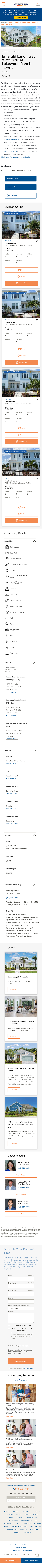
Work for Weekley (29, 1485)
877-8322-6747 (12, 779)
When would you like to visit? (18, 1305)
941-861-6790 (12, 794)
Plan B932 (8, 478)
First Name (21, 1283)
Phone (10, 1298)
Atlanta (6, 1511)
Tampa (16, 1532)
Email (21, 1275)
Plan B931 (8, 320)
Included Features (12, 178)
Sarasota (4, 22)
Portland (37, 1523)
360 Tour (23, 276)
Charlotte (36, 1511)
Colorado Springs (14, 1514)
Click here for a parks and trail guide (16, 157)
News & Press (18, 1485)
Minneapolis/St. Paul (29, 1520)
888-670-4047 (22, 1489)
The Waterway (10, 243)
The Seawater (10, 322)
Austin (15, 1511)
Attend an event (10, 151)
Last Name (21, 1290)
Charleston (25, 1511)
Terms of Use (16, 1550)
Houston (20, 1517)
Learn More (21, 18)
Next (37, 36)
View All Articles (21, 1380)
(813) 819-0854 (12, 898)
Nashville (7, 1523)
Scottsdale (34, 1529)
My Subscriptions (13, 1545)
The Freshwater (11, 481)
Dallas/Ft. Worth (31, 1514)
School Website (12, 692)
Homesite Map (11, 187)
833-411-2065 (12, 809)
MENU (3, 5)
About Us (10, 1485)
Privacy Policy (28, 1368)
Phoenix (27, 1523)
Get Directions (10, 1560)
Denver (11, 1517)
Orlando (18, 1523)
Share (23, 270)
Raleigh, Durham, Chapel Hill (15, 1526)
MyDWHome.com (27, 1545)
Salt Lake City (35, 1526)
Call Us (37, 5)
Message (11, 1311)
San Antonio (12, 1529)
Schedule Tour (32, 1560)
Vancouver (27, 1532)
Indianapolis (32, 1517)
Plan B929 (8, 240)
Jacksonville (13, 1520)
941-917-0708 (12, 764)
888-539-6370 (12, 824)
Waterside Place (12, 139)
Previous (5, 36)
